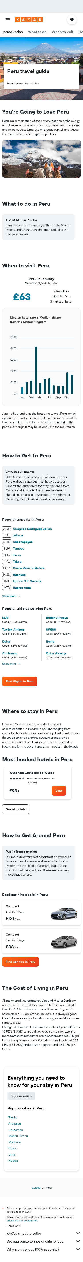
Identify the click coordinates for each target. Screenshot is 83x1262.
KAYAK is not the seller (24, 1233)
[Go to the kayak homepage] (29, 19)
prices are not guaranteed (22, 1220)
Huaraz (13, 1161)
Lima (11, 1154)
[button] (7, 19)
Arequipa (14, 1124)
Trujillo (12, 1117)
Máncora (14, 1142)
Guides (36, 1187)
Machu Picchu (18, 1136)
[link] (19, 681)
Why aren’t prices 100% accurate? (33, 1249)
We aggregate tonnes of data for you (35, 1241)
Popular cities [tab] (21, 1096)
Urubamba (15, 1130)
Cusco (12, 1148)
